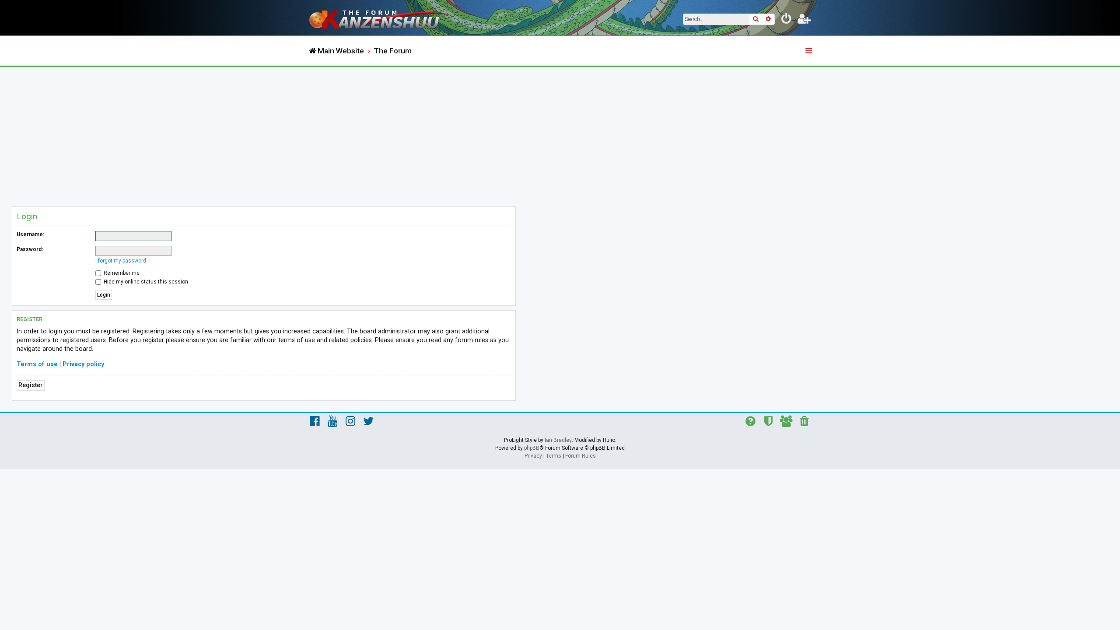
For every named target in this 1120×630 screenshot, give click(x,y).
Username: (30, 234)
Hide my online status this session (145, 282)
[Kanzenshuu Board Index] (380, 17)
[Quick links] (809, 51)
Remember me (121, 273)
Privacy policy (83, 364)
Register (30, 385)
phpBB (531, 448)
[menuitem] (786, 20)
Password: (30, 249)
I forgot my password (120, 261)
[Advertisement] (560, 132)
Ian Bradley (558, 440)
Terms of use (37, 364)
